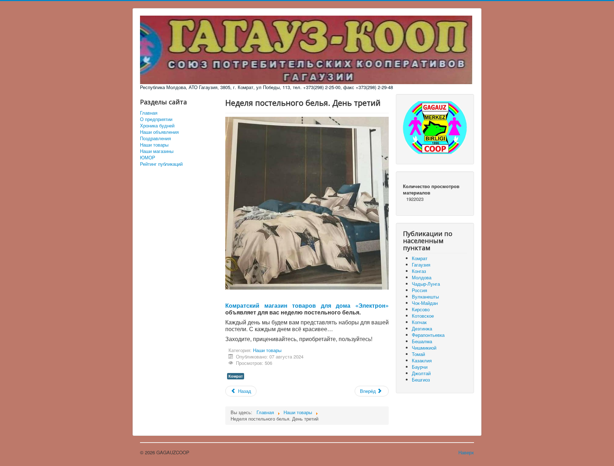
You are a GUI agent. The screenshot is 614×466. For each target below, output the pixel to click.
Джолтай (421, 373)
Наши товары (154, 145)
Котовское (423, 315)
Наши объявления (159, 132)
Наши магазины (156, 151)
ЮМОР (147, 157)
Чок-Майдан (425, 303)
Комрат (235, 376)
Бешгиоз (421, 379)
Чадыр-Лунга (426, 283)
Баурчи (419, 366)
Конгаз (419, 271)
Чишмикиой (424, 347)
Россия (419, 290)
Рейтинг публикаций (161, 164)
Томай (418, 354)
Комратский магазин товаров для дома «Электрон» (307, 305)
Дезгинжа (422, 328)
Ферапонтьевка (428, 334)
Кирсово (421, 309)
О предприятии (156, 119)
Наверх (466, 452)
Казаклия (422, 360)
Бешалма (422, 341)
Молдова (421, 277)
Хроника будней (157, 125)
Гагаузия (421, 264)
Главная (148, 113)
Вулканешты (425, 296)
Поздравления (155, 138)
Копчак (419, 322)
